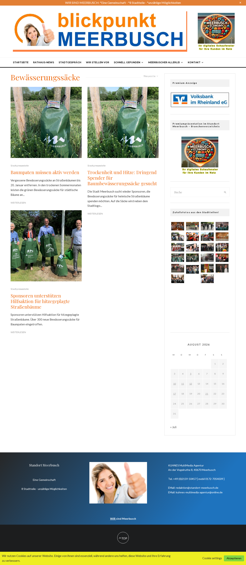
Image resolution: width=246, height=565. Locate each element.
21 (206, 393)
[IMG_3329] (192, 316)
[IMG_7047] (192, 293)
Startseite (20, 62)
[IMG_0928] (207, 247)
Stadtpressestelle (20, 165)
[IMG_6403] (222, 303)
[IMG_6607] (177, 278)
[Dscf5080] (222, 280)
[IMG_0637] (177, 291)
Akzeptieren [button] (234, 558)
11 (182, 383)
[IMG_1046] (177, 257)
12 (190, 383)
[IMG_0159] (207, 236)
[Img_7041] (207, 268)
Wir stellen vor (97, 62)
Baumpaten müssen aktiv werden (45, 172)
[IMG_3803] (177, 226)
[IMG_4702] (222, 247)
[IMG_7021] (207, 257)
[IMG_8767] (177, 247)
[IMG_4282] (207, 278)
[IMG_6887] (222, 257)
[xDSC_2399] (192, 226)
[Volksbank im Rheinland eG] (200, 106)
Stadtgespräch (70, 62)
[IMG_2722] (207, 226)
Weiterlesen (18, 202)
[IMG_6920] (222, 315)
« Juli (173, 427)
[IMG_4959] (177, 236)
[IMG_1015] (207, 291)
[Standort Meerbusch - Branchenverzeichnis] (216, 14)
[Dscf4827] (207, 302)
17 (174, 393)
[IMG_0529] (222, 292)
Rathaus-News (43, 62)
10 (174, 383)
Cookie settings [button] (212, 558)
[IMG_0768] (192, 269)
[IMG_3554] (192, 304)
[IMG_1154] (192, 247)
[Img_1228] (222, 268)
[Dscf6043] (192, 281)
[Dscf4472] (177, 314)
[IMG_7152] (192, 236)
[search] (225, 192)
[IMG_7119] (177, 302)
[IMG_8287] (222, 236)
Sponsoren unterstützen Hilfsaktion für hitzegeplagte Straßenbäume (40, 301)
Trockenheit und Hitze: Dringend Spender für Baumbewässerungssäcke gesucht (122, 178)
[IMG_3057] (207, 314)
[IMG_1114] (177, 268)
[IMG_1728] (222, 226)
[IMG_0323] (192, 257)
